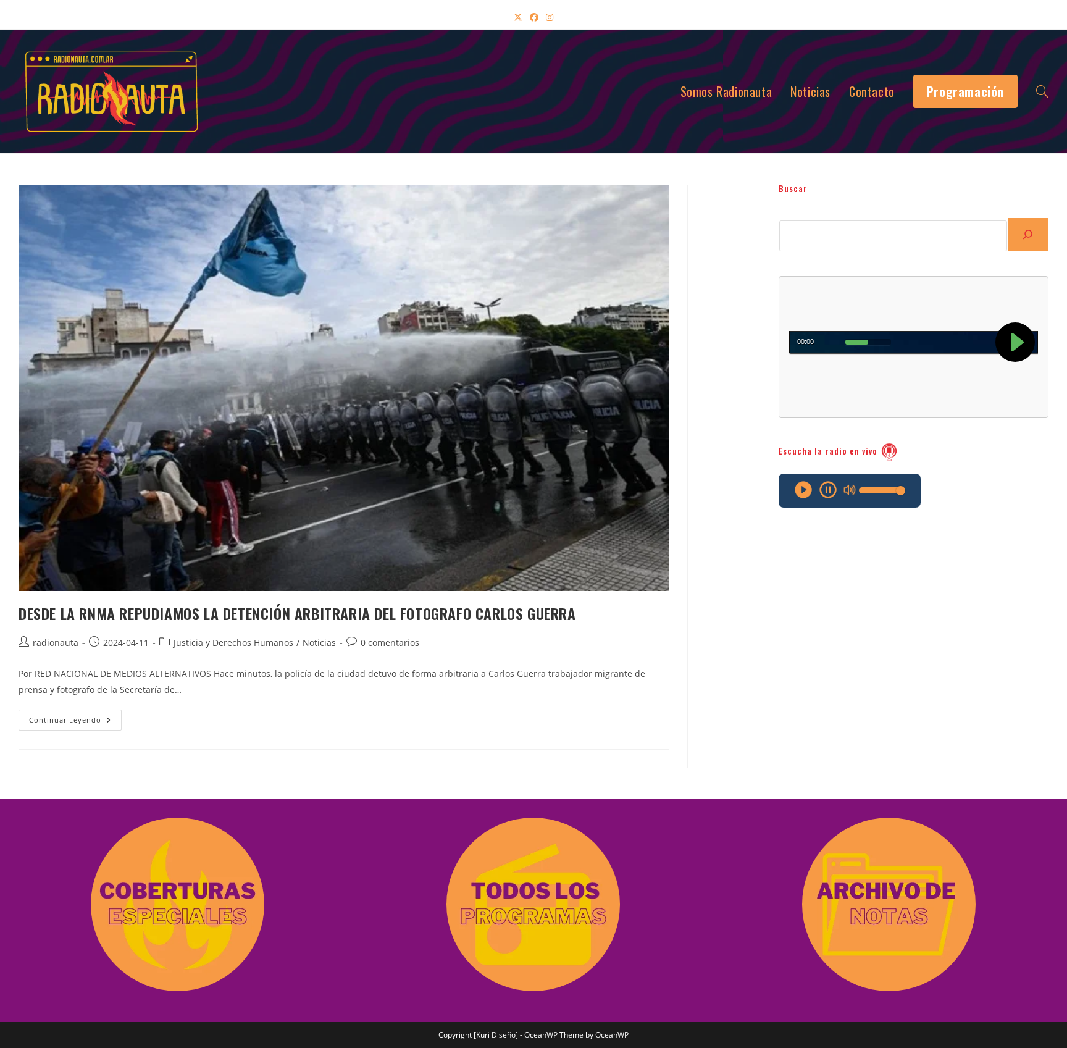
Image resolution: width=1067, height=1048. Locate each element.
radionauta (55, 642)
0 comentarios (390, 642)
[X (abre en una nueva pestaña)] (518, 17)
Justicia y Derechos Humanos (233, 642)
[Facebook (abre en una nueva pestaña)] (534, 17)
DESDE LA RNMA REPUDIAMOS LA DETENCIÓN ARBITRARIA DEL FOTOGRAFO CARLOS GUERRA (297, 613)
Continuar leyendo (75, 722)
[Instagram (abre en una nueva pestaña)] (549, 17)
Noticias (319, 642)
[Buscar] (1027, 234)
